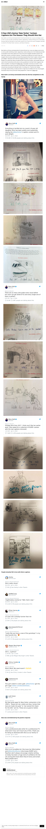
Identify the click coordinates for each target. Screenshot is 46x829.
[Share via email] (36, 46)
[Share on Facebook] (28, 46)
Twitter (33, 70)
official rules (20, 63)
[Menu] (44, 2)
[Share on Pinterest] (30, 46)
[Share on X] (32, 46)
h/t (36, 70)
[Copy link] (38, 46)
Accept (42, 826)
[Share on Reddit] (34, 46)
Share (43, 45)
